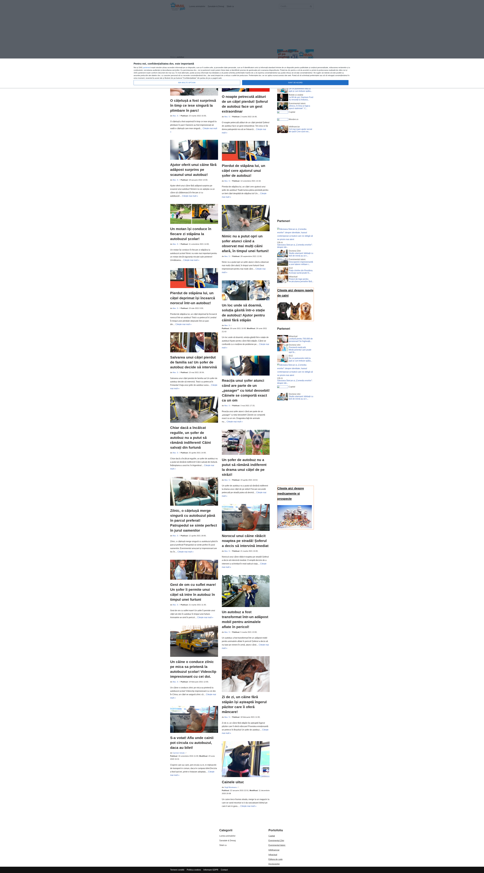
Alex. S (175, 116)
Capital (271, 836)
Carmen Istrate (179, 753)
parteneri (146, 67)
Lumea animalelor (227, 836)
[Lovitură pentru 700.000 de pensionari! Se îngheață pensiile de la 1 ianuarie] (282, 339)
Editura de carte (275, 859)
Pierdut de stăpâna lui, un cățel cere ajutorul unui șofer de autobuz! (243, 170)
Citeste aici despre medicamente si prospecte (290, 493)
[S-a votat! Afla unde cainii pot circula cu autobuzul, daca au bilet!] (194, 719)
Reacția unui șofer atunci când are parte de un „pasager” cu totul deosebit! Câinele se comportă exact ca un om (246, 390)
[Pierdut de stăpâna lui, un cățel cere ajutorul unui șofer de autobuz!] (246, 151)
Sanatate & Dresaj (227, 840)
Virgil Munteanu (230, 787)
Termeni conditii (177, 870)
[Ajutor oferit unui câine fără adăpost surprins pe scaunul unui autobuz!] (194, 150)
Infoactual (272, 855)
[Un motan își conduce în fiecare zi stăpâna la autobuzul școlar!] (194, 214)
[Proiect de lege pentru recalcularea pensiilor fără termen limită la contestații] (282, 279)
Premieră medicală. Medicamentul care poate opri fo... (300, 349)
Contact (224, 870)
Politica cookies (194, 870)
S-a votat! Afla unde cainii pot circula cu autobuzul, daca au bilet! (192, 743)
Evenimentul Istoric (276, 845)
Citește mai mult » (190, 196)
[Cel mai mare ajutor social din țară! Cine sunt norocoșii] (282, 129)
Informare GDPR (210, 870)
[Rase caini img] (294, 319)
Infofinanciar (273, 850)
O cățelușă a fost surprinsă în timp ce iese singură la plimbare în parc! (193, 105)
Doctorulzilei (274, 864)
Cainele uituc (233, 782)
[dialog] (242, 73)
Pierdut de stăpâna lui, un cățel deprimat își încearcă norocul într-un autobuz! (192, 298)
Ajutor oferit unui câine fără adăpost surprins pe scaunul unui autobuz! (193, 169)
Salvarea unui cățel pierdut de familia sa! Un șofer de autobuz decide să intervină (193, 362)
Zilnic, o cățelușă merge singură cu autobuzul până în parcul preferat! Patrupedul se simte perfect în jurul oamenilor (193, 520)
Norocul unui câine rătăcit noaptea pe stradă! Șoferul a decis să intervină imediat (245, 541)
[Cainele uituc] (246, 759)
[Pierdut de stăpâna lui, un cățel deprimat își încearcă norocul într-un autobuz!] (194, 278)
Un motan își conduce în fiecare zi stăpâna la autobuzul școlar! (190, 234)
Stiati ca (222, 845)
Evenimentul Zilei (276, 840)
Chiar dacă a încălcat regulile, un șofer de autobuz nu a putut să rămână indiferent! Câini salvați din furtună (190, 437)
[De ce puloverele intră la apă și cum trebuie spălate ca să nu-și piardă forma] (282, 89)
